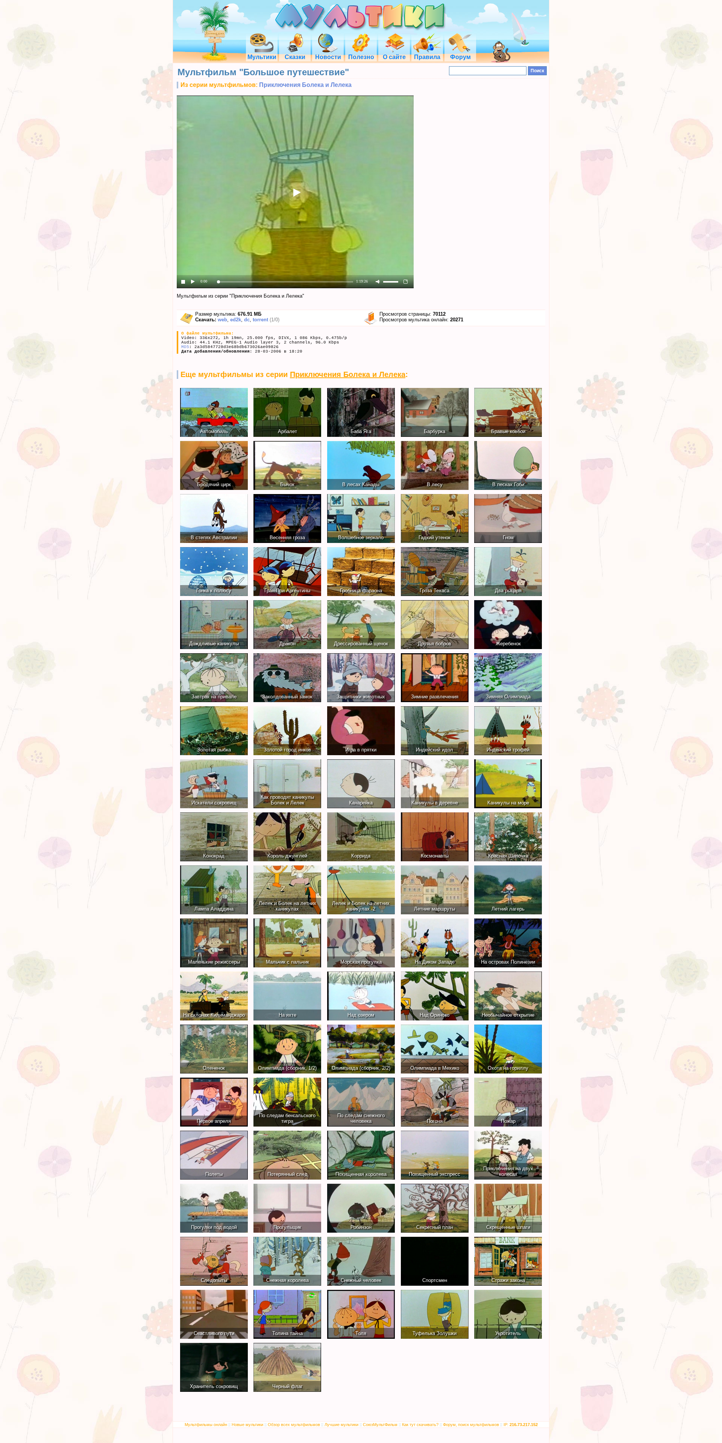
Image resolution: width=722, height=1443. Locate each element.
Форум (460, 57)
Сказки (295, 57)
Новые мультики (247, 1424)
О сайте (394, 57)
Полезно (361, 57)
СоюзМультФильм (380, 1424)
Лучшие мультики (341, 1424)
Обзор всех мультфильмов (294, 1424)
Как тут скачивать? (420, 1424)
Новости (328, 57)
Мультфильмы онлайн (206, 1424)
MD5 (185, 347)
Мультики (261, 57)
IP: (521, 1424)
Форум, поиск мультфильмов (471, 1424)
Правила (427, 57)
